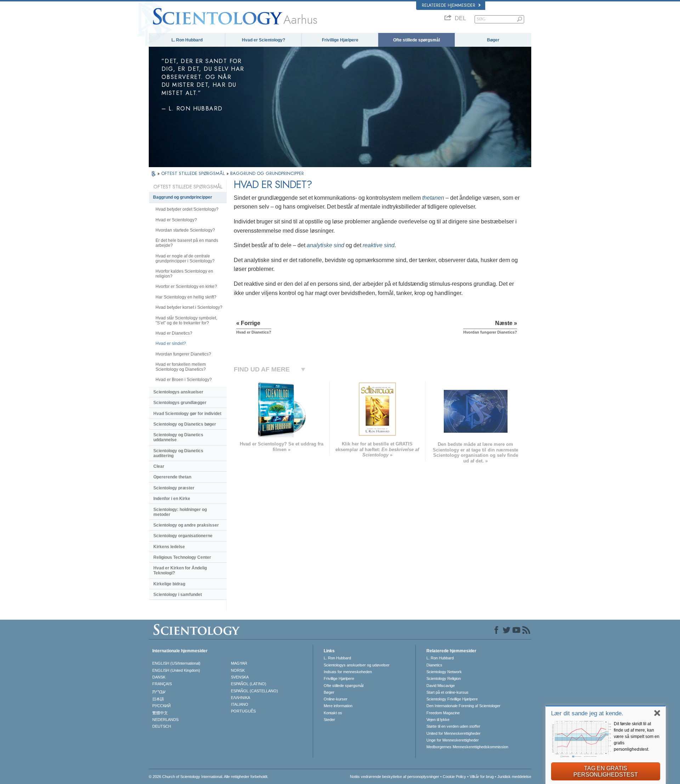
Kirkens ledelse (169, 546)
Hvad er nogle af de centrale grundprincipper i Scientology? (185, 258)
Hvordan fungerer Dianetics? (183, 354)
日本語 (158, 699)
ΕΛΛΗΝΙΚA (240, 697)
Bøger (493, 40)
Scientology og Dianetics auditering (178, 453)
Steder (329, 719)
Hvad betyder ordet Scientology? (187, 209)
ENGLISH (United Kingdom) (176, 670)
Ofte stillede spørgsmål (416, 40)
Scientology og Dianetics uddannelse (178, 437)
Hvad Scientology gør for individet (187, 413)
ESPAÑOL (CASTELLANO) (254, 691)
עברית (158, 691)
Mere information (338, 706)
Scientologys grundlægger (179, 402)
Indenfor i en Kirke (171, 498)
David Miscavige (440, 685)
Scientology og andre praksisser (186, 525)
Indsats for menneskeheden (348, 672)
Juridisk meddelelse (514, 776)
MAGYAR (239, 663)
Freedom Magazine (443, 713)
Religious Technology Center (182, 557)
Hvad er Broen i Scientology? (183, 379)
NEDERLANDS (165, 719)
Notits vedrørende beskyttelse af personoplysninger (394, 776)
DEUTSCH (161, 726)
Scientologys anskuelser (178, 392)
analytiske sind (326, 245)
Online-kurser (335, 699)
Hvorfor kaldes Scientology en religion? (184, 274)
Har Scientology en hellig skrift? (185, 297)
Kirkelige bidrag (169, 583)
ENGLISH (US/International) (176, 663)
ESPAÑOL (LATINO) (248, 684)
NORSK (238, 670)
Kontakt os (333, 713)
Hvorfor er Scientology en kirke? (186, 286)
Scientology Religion (443, 678)
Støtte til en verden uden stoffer (453, 726)
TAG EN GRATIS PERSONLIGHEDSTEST (605, 771)
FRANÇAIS (162, 684)
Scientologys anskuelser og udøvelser (357, 665)
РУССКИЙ (161, 706)
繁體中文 (160, 713)
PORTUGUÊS (243, 711)
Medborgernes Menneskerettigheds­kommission (467, 747)
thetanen (433, 198)
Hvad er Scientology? (263, 40)
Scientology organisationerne (182, 535)
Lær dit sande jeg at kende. (587, 713)
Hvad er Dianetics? (173, 333)
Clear (158, 466)
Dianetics (434, 665)
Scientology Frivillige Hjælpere (452, 699)
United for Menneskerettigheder (453, 733)
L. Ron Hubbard (187, 40)
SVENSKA (240, 677)
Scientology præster (173, 487)
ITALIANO (239, 704)
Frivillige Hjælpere (340, 40)
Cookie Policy (454, 776)
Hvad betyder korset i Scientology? (188, 307)
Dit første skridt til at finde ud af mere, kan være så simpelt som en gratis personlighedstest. (636, 736)
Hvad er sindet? (170, 343)
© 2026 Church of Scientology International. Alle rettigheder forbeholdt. (208, 776)
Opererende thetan (172, 477)
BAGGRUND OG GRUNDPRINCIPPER (267, 173)
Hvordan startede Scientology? (185, 230)
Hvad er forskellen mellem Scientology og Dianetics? (180, 367)
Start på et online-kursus (447, 692)
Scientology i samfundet (177, 594)
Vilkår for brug (482, 776)
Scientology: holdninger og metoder (180, 512)
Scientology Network (444, 672)
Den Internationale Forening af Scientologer (463, 706)
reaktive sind (379, 245)
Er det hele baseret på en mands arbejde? (186, 243)
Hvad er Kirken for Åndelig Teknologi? (180, 570)
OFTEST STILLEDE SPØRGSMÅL (193, 173)
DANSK (158, 677)
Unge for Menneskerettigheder (452, 740)
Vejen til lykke (437, 719)
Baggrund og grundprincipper (182, 197)
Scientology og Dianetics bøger (184, 424)
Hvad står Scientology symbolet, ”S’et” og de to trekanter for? (186, 320)
